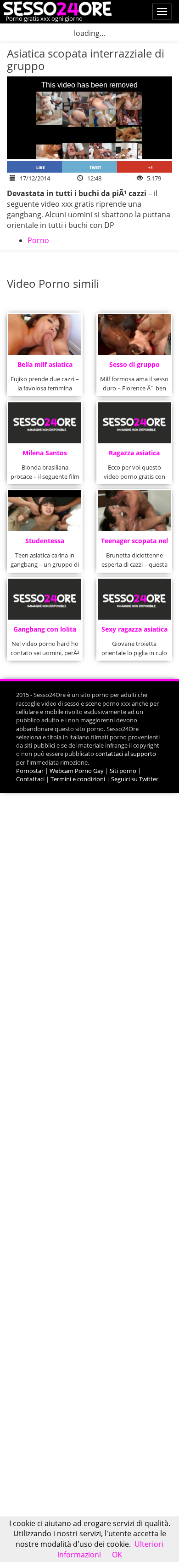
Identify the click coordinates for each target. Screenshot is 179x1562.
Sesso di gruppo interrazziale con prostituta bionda (134, 367)
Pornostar (30, 770)
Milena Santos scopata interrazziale (45, 455)
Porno (38, 240)
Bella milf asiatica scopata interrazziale (45, 367)
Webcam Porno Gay (77, 770)
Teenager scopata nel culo (134, 543)
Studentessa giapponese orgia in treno (45, 543)
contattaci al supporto (125, 753)
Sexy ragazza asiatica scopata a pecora (134, 632)
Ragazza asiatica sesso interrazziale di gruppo (134, 455)
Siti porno (123, 770)
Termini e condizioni (77, 779)
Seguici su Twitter (134, 779)
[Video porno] (56, 8)
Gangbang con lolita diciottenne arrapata (45, 632)
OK (117, 1555)
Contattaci (30, 779)
